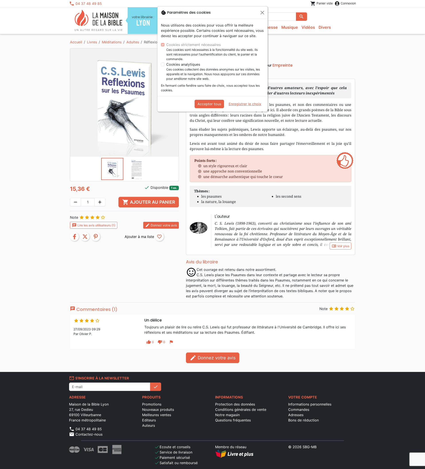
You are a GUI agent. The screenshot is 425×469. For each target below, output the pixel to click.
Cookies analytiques (183, 64)
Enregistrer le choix (245, 104)
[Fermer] (262, 12)
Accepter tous (209, 104)
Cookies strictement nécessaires (193, 44)
